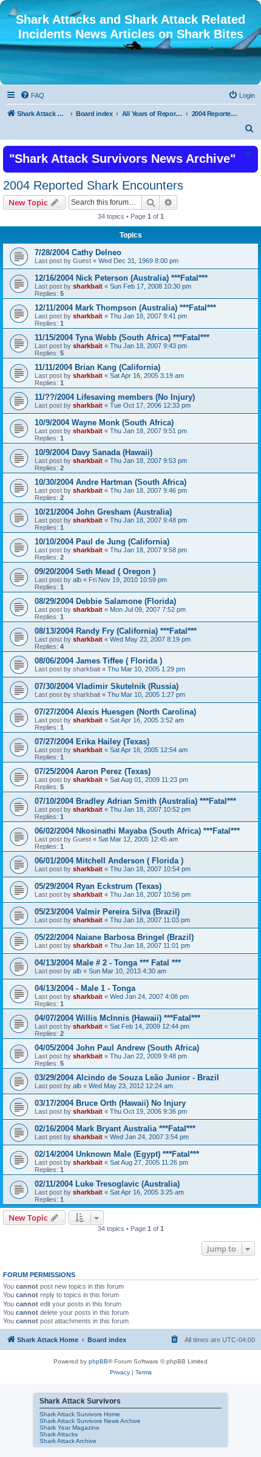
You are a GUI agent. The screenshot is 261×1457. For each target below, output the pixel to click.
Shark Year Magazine (69, 1427)
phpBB (98, 1361)
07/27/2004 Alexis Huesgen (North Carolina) (115, 711)
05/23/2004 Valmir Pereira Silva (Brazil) (107, 911)
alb (77, 579)
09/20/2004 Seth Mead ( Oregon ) (95, 571)
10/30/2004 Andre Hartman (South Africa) (110, 482)
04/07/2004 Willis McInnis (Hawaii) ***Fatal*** (117, 1018)
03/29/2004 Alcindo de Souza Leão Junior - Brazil (127, 1077)
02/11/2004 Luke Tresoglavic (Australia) (107, 1183)
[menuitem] (32, 95)
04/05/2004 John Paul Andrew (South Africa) (117, 1047)
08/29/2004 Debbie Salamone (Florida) (105, 601)
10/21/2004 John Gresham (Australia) (103, 511)
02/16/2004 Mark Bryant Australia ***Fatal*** (115, 1128)
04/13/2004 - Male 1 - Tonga (85, 988)
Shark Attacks (58, 1434)
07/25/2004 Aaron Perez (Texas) (93, 771)
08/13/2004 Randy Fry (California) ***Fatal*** (116, 631)
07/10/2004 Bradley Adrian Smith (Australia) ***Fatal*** (135, 801)
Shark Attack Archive (68, 1441)
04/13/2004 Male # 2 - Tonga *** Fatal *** (108, 962)
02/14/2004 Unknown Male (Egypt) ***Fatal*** (117, 1154)
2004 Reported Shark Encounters (93, 185)
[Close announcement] (247, 153)
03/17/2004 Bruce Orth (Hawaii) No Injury (110, 1103)
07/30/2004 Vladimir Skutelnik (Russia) (106, 686)
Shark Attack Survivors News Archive (90, 1421)
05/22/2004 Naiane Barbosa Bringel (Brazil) (114, 937)
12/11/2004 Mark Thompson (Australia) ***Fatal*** (125, 307)
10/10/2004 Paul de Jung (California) (102, 541)
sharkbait (88, 286)
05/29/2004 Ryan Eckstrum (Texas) (98, 886)
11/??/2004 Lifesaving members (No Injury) (115, 397)
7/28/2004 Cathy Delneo (78, 252)
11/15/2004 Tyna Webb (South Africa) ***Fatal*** (122, 337)
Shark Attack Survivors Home (79, 1414)
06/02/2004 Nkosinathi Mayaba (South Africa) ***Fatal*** (137, 830)
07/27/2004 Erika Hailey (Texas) (92, 741)
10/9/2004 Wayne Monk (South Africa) (104, 422)
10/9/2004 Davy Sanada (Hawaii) (93, 452)
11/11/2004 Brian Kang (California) (97, 367)
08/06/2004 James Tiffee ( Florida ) (98, 660)
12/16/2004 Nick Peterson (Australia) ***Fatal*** (121, 278)
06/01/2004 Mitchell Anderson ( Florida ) (109, 860)
